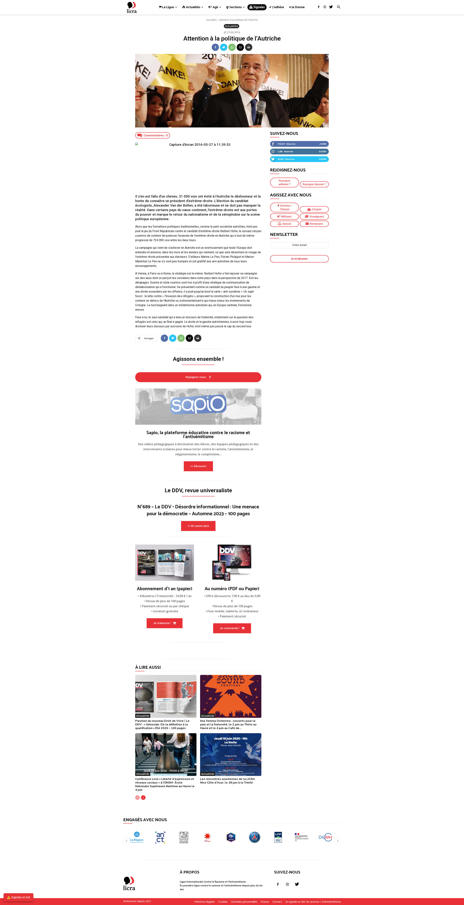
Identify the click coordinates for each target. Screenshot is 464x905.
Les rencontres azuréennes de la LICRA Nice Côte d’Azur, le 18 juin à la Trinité (227, 781)
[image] (198, 407)
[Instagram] (325, 7)
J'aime (323, 143)
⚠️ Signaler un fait (18, 897)
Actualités (211, 19)
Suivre (322, 151)
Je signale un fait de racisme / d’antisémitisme (313, 902)
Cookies (223, 902)
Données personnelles (244, 902)
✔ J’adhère (276, 7)
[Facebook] (318, 7)
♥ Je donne (297, 7)
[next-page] (143, 797)
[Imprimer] (248, 47)
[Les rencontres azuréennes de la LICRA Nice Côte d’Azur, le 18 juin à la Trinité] (230, 754)
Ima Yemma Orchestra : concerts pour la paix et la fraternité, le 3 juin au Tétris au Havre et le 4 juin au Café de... (228, 724)
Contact (277, 902)
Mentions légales (204, 902)
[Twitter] (331, 7)
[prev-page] (137, 797)
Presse (265, 902)
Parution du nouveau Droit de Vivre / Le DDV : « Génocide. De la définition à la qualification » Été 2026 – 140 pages (162, 724)
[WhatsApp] (232, 47)
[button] (338, 7)
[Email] (240, 47)
